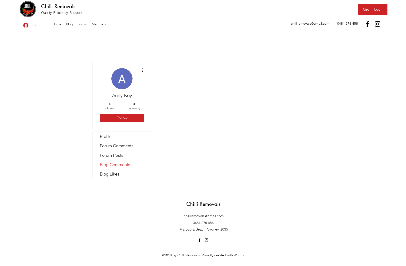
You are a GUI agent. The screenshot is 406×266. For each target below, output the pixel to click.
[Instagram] (377, 24)
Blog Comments (115, 164)
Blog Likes (110, 174)
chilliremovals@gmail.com (204, 216)
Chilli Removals (58, 6)
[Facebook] (367, 24)
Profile (106, 136)
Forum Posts (111, 155)
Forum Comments (116, 146)
